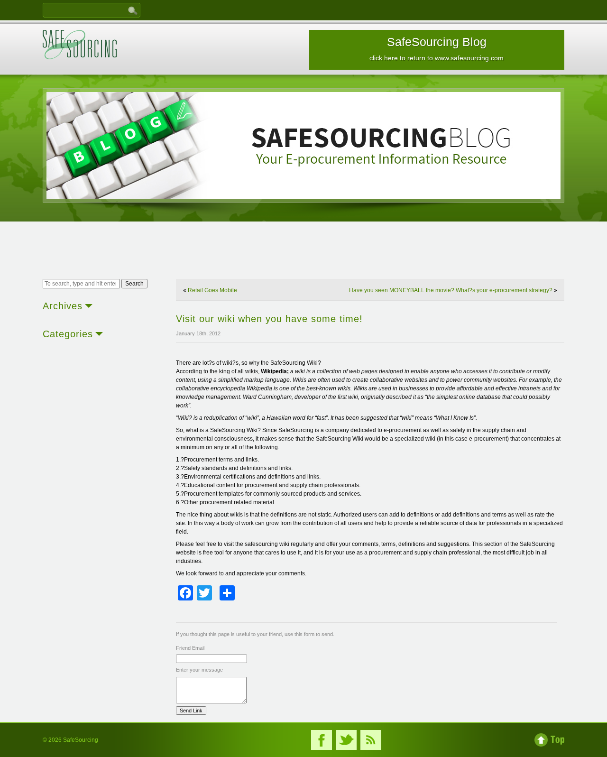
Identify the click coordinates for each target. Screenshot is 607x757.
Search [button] (134, 283)
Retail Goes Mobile (212, 290)
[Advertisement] (303, 251)
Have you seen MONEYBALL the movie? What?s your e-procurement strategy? (450, 290)
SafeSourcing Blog (436, 48)
